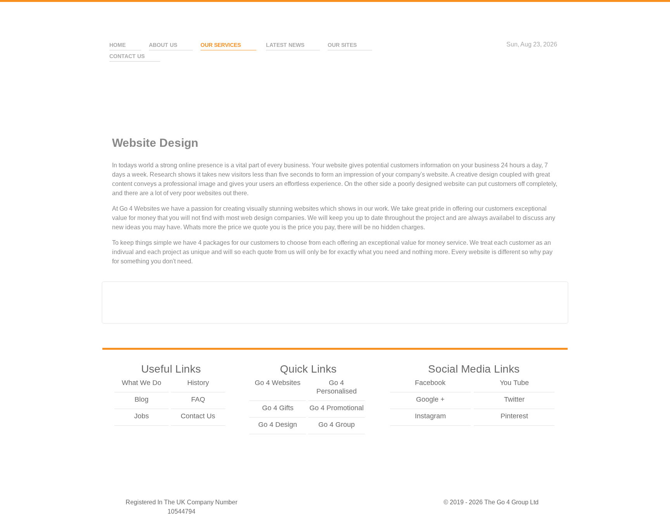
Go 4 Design (277, 424)
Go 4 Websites (277, 383)
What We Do (141, 383)
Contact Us (198, 416)
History (198, 383)
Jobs (141, 416)
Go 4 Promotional (336, 408)
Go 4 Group (336, 424)
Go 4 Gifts (278, 408)
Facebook (430, 383)
